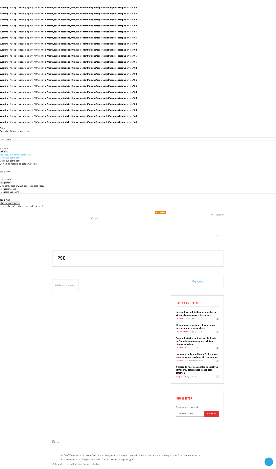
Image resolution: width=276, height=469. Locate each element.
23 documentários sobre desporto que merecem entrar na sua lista (195, 326)
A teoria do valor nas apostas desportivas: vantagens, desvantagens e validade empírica (197, 369)
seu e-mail (5, 171)
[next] (191, 212)
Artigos (179, 376)
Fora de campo (182, 332)
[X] (216, 211)
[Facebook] (206, 211)
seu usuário (5, 139)
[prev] (189, 212)
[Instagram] (211, 211)
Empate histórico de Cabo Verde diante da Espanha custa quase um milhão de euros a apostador (196, 341)
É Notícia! (179, 319)
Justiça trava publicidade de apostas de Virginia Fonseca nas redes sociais (196, 313)
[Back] (1, 125)
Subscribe (211, 413)
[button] (216, 235)
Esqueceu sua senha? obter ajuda (16, 154)
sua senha (4, 148)
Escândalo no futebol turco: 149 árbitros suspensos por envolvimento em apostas (196, 355)
